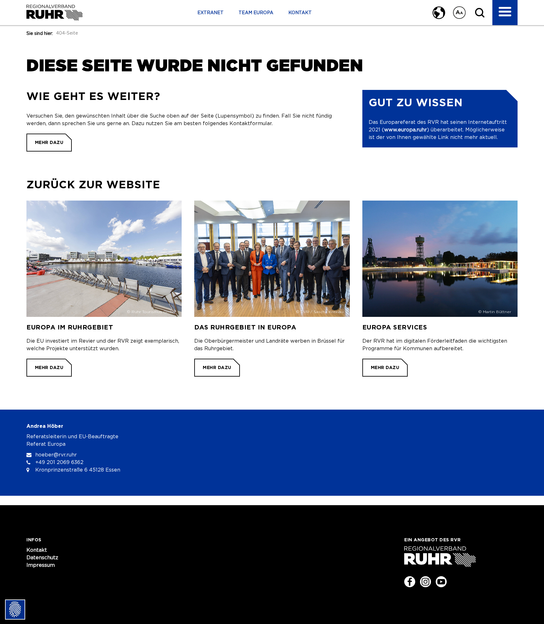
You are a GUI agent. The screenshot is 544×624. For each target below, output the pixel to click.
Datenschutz (42, 557)
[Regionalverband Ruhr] (54, 12)
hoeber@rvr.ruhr (56, 454)
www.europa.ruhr (405, 129)
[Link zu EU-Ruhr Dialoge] (271, 289)
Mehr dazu (49, 142)
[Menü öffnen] (505, 12)
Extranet (210, 13)
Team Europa (256, 13)
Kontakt (300, 13)
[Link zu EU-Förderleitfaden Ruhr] (440, 289)
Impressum (40, 565)
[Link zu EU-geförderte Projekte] (104, 289)
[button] (436, 12)
